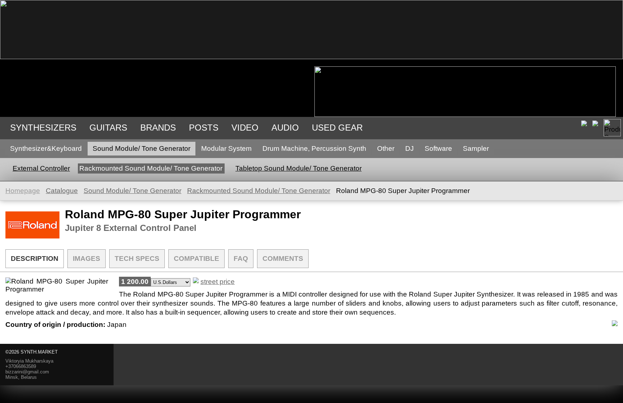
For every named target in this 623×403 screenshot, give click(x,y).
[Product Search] (612, 127)
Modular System (226, 148)
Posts (203, 127)
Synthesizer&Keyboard (46, 148)
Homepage (22, 190)
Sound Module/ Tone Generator (141, 148)
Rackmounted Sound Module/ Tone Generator (150, 168)
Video (245, 127)
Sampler (476, 148)
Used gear (337, 127)
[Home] (311, 57)
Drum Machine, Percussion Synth (314, 148)
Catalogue (62, 190)
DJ (409, 148)
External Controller (41, 168)
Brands (158, 127)
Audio (285, 127)
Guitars (108, 127)
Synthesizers (43, 127)
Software (438, 148)
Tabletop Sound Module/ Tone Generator (298, 168)
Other (385, 148)
